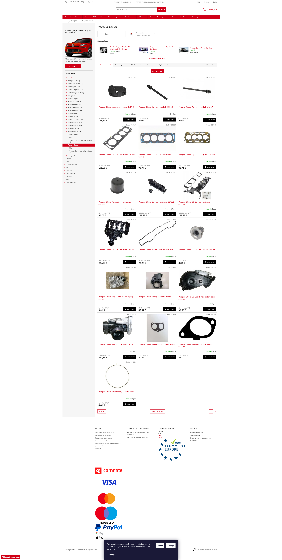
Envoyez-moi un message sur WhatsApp (200, 439)
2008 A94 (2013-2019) (76, 93)
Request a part (73, 66)
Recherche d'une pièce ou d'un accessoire (138, 433)
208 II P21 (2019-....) (75, 84)
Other (71, 137)
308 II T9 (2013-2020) (76, 101)
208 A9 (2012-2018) (75, 87)
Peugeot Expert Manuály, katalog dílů (80, 152)
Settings (111, 555)
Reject (160, 545)
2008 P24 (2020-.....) (75, 90)
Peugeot (69, 78)
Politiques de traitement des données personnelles (108, 445)
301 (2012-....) (73, 96)
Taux (160, 437)
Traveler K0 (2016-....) (76, 131)
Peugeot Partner (74, 156)
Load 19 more (157, 411)
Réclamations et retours (103, 438)
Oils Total (69, 176)
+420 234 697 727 (196, 432)
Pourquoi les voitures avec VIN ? (138, 437)
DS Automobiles (71, 165)
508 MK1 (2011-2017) (75, 119)
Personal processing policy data (150, 2)
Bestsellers (150, 65)
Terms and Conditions (123, 2)
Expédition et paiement (103, 435)
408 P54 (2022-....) (74, 113)
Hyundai (69, 171)
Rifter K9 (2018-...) (74, 128)
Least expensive (121, 65)
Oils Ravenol (70, 173)
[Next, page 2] (211, 411)
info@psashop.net (196, 435)
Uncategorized (71, 182)
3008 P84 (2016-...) (75, 107)
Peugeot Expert (73, 145)
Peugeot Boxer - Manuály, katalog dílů (80, 141)
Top (102, 411)
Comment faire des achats (104, 432)
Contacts (98, 449)
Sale (67, 179)
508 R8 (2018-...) (74, 116)
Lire (159, 435)
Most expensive (136, 65)
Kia (67, 168)
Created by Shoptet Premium (207, 549)
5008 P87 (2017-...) (75, 122)
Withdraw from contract (11, 557)
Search (161, 10)
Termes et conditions (102, 441)
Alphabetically (164, 65)
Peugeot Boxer (73, 134)
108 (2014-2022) (74, 81)
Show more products (156, 58)
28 (215, 411)
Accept (171, 545)
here (113, 549)
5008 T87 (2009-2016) (76, 125)
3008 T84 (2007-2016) (76, 110)
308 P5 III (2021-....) (75, 99)
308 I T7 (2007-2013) (75, 104)
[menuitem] (67, 17)
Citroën (68, 159)
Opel (67, 162)
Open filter (157, 71)
